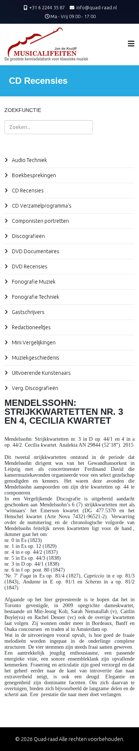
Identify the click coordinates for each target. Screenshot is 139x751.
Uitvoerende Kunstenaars (41, 373)
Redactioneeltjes (31, 327)
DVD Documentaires (35, 251)
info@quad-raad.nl (96, 7)
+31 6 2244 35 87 (47, 7)
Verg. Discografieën (34, 388)
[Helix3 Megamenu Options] (131, 43)
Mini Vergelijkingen (33, 342)
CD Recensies (27, 190)
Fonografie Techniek (35, 297)
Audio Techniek (29, 160)
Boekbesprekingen (33, 175)
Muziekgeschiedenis (35, 358)
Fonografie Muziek (33, 282)
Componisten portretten (40, 221)
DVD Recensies (29, 266)
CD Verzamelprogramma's (41, 206)
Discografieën (28, 236)
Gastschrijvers (27, 312)
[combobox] (48, 127)
